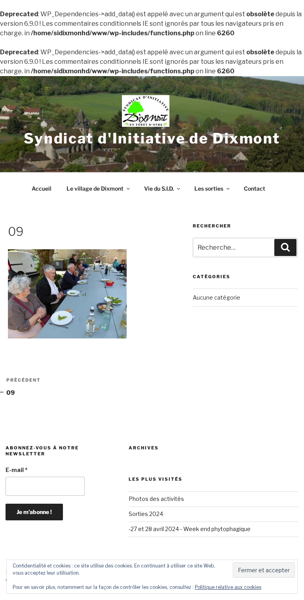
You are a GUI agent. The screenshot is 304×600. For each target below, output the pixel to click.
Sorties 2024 (146, 513)
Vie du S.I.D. (159, 188)
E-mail (17, 469)
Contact (254, 188)
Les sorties (208, 188)
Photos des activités (156, 498)
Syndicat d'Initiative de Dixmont (152, 138)
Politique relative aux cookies (228, 587)
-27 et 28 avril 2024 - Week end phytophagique (190, 528)
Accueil (41, 188)
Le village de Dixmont (95, 188)
